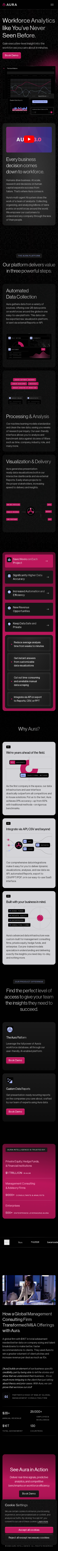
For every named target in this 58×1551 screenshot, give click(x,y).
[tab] (29, 561)
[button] (52, 4)
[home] (9, 4)
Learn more (43, 1521)
